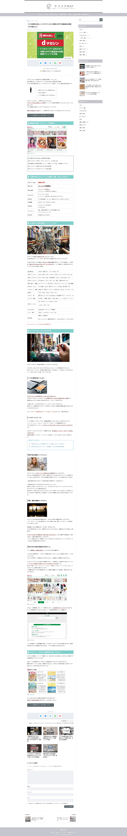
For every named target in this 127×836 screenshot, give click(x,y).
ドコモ (53, 723)
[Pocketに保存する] (60, 63)
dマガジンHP (32, 153)
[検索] (101, 19)
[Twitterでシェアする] (41, 63)
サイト (28, 798)
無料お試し (59, 723)
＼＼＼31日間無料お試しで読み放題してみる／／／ (40, 115)
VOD (47, 14)
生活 (70, 14)
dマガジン (42, 723)
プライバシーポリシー (62, 832)
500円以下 (35, 723)
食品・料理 (76, 14)
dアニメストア (33, 423)
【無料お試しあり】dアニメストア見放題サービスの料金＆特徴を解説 (47, 446)
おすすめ (48, 723)
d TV (28, 423)
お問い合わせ (86, 14)
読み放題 (66, 723)
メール (29, 792)
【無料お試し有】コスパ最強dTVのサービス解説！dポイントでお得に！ (48, 444)
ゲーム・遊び (83, 32)
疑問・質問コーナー (86, 38)
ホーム (41, 14)
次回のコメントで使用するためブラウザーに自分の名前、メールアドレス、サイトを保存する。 (49, 803)
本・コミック (54, 14)
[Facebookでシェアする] (45, 63)
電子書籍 (71, 723)
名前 (29, 786)
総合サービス (83, 49)
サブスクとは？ (84, 35)
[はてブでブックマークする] (50, 63)
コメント (30, 769)
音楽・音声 (63, 14)
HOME (64, 830)
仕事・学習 (83, 40)
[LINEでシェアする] (55, 63)
